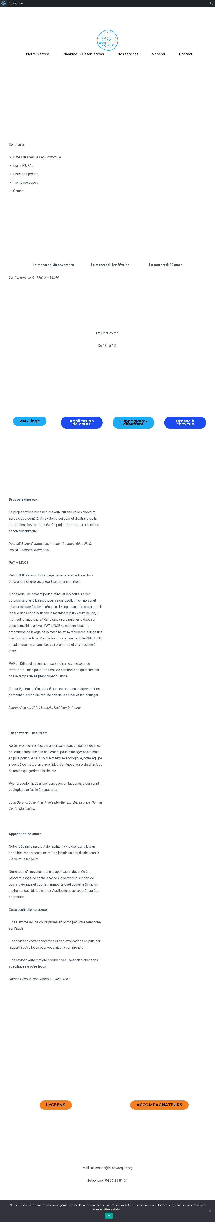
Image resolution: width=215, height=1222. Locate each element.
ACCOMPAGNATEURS (159, 1105)
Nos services (127, 54)
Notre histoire (37, 54)
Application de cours (81, 422)
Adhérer (158, 54)
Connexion (16, 3)
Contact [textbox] (18, 191)
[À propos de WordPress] (3, 3)
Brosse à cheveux (185, 422)
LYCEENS (56, 1105)
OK (109, 1215)
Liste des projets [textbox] (25, 174)
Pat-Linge (29, 421)
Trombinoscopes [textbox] (25, 182)
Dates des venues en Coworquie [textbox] (37, 157)
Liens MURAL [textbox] (23, 166)
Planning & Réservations (83, 54)
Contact (186, 54)
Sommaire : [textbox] (17, 145)
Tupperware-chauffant (133, 422)
